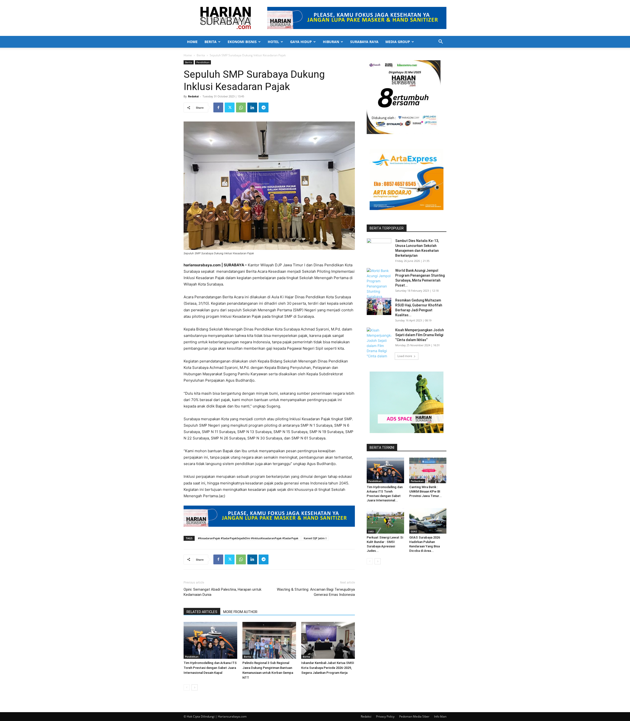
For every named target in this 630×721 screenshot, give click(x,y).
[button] (440, 42)
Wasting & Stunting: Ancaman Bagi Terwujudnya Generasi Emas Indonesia (316, 592)
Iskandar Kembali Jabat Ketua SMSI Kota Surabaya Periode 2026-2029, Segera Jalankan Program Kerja (327, 668)
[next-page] (194, 687)
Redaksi (193, 96)
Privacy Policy (385, 716)
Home (192, 41)
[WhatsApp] (241, 107)
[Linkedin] (252, 107)
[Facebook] (218, 107)
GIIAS (414, 531)
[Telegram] (263, 107)
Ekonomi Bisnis (242, 41)
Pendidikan (202, 62)
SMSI (371, 531)
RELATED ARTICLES (202, 612)
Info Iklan (440, 716)
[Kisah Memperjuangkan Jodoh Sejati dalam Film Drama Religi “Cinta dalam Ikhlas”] (379, 346)
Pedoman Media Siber (414, 716)
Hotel (273, 41)
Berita (211, 41)
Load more (404, 356)
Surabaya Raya (364, 41)
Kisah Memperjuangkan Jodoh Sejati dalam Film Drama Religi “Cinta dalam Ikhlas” (419, 335)
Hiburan (331, 41)
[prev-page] (187, 687)
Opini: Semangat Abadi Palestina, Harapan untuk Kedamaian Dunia (222, 592)
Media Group (397, 41)
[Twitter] (230, 107)
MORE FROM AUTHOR (240, 612)
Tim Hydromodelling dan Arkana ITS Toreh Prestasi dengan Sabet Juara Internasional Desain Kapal (210, 668)
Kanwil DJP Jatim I (315, 538)
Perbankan (417, 481)
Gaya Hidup (301, 41)
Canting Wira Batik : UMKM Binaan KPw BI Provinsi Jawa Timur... (425, 491)
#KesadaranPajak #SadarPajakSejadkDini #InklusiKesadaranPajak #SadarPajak (248, 538)
